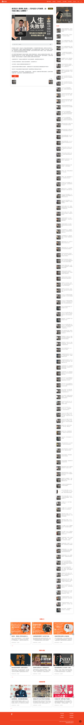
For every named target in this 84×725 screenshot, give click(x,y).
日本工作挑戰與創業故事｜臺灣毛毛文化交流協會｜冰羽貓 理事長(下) (67, 47)
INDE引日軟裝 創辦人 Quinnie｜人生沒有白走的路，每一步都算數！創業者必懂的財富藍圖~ (66, 491)
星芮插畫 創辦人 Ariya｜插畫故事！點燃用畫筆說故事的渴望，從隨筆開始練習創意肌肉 (66, 550)
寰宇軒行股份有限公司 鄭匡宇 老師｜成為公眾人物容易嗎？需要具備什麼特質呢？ (66, 254)
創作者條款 (62, 717)
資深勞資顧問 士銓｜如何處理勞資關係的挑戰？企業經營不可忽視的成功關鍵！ (67, 367)
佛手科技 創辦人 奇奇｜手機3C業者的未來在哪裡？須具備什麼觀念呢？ (66, 213)
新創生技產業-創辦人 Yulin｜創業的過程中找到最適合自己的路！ (66, 142)
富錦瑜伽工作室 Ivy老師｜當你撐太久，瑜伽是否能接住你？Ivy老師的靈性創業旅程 (67, 574)
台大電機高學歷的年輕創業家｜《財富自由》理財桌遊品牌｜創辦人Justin (66, 53)
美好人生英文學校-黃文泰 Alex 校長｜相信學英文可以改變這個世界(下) (66, 83)
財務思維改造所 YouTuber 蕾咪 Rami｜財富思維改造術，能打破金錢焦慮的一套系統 (66, 592)
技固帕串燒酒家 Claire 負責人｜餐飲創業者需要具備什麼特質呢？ (67, 225)
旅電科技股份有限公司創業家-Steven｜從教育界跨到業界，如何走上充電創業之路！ (66, 65)
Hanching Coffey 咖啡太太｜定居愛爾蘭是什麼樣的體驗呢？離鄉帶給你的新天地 (66, 195)
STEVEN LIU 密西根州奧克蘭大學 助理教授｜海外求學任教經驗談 (67, 296)
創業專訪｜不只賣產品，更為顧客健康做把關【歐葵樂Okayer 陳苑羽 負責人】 (20, 636)
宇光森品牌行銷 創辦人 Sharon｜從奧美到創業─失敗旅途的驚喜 (66, 598)
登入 (78, 1)
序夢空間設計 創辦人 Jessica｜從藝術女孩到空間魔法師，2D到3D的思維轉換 (67, 515)
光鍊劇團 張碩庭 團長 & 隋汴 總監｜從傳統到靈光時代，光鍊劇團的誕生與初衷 (66, 355)
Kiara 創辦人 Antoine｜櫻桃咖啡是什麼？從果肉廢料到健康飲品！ (67, 526)
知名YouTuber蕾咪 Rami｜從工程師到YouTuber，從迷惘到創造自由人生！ (67, 586)
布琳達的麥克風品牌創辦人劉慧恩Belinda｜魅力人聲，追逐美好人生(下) (66, 100)
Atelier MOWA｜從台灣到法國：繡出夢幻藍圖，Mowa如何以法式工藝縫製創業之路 (67, 390)
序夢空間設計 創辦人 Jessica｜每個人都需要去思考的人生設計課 (66, 520)
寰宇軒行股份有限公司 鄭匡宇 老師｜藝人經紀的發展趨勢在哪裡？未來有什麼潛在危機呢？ (66, 260)
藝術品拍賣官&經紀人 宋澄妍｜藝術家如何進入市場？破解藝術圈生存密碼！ (66, 473)
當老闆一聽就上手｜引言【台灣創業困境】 (41, 699)
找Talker (74, 1)
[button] (73, 634)
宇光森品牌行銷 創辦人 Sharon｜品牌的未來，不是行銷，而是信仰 (66, 603)
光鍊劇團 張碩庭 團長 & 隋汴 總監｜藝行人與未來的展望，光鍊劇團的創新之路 (66, 361)
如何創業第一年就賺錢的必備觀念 (63, 636)
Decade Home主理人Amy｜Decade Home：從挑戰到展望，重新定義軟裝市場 (66, 408)
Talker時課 (70, 1)
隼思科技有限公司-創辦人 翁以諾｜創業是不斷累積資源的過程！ (66, 154)
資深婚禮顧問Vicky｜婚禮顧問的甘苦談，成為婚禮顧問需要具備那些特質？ (66, 231)
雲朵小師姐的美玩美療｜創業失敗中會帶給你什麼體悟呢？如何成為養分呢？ (66, 331)
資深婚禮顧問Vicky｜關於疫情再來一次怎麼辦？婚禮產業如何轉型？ (66, 236)
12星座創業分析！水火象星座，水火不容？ (41, 636)
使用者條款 (72, 715)
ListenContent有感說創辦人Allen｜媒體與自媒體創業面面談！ (66, 89)
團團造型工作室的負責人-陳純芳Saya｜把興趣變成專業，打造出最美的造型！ (67, 71)
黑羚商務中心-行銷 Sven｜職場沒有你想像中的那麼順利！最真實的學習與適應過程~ (66, 337)
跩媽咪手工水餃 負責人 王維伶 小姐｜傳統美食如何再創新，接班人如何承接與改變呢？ (66, 284)
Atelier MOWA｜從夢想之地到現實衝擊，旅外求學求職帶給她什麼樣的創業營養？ (67, 396)
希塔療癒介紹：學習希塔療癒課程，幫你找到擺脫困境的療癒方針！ (20, 667)
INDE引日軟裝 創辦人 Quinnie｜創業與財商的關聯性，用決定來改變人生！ (66, 497)
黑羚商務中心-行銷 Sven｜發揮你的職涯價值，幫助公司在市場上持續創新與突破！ (66, 343)
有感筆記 (54, 1)
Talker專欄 (64, 1)
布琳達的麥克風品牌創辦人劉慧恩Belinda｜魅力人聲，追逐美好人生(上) (66, 94)
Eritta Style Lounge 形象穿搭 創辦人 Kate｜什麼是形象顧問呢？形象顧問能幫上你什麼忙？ (67, 378)
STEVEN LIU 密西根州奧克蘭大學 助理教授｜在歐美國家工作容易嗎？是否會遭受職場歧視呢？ (67, 301)
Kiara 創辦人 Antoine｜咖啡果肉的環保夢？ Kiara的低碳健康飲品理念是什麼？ (67, 532)
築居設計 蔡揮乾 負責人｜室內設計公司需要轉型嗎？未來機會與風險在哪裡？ (66, 266)
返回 (15, 76)
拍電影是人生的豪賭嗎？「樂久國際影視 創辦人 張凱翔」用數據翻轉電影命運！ (66, 479)
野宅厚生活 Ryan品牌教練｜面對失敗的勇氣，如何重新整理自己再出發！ (66, 183)
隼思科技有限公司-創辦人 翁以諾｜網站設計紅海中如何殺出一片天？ (66, 148)
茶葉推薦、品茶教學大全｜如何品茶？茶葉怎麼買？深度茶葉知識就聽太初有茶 (41, 667)
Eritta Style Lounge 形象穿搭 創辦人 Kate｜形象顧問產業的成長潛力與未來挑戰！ (67, 384)
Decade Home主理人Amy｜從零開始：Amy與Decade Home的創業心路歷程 (66, 402)
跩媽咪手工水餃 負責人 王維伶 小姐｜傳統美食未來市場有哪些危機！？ (66, 290)
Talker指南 (62, 713)
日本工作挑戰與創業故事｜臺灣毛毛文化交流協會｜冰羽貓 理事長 (67, 41)
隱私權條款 (72, 717)
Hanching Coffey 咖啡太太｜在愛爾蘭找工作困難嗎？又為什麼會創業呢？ (66, 201)
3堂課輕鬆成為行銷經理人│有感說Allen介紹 (20, 699)
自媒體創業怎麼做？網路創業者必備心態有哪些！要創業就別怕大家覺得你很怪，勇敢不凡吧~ (63, 667)
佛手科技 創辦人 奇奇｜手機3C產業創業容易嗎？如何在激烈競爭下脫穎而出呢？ (66, 207)
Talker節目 (59, 1)
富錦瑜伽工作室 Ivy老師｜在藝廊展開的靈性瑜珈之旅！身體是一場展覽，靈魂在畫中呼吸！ (66, 580)
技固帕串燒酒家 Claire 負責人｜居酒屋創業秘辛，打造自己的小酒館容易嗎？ (67, 219)
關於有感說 (49, 1)
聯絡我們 (62, 715)
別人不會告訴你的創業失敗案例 (62, 699)
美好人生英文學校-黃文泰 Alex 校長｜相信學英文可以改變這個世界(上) (66, 77)
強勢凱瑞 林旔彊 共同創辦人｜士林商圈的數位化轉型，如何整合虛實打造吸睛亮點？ (66, 272)
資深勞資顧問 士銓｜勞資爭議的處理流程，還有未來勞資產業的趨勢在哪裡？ (67, 373)
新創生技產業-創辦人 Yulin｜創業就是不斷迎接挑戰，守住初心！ (66, 136)
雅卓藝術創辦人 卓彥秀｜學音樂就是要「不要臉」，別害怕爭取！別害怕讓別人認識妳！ (67, 538)
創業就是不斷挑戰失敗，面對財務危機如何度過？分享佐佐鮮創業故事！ (66, 30)
